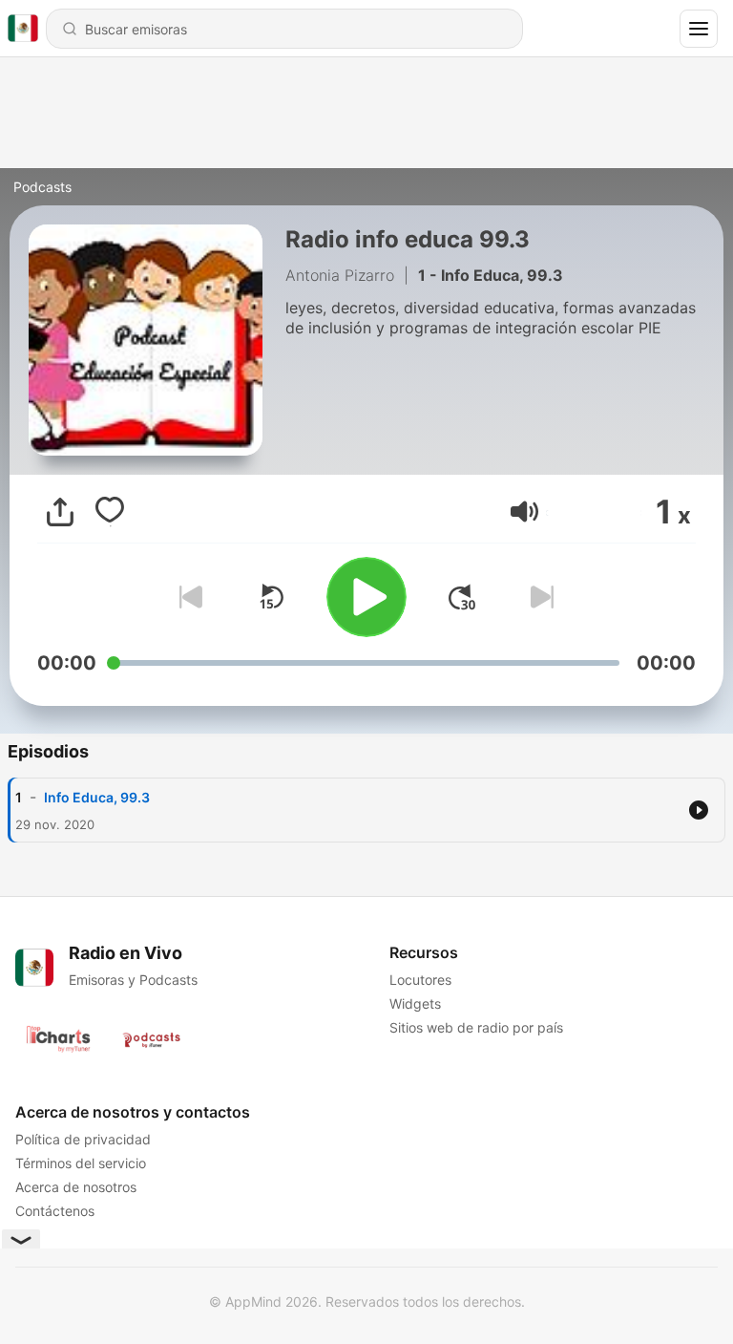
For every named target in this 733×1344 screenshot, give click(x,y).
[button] (524, 511)
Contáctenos (54, 1211)
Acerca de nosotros (75, 1187)
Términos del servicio (80, 1163)
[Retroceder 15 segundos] (271, 597)
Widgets (415, 1003)
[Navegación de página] (699, 29)
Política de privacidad (83, 1139)
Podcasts (42, 187)
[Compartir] (60, 512)
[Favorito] (110, 512)
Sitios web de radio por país (476, 1027)
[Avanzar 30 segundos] (462, 597)
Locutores (420, 979)
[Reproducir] (366, 597)
